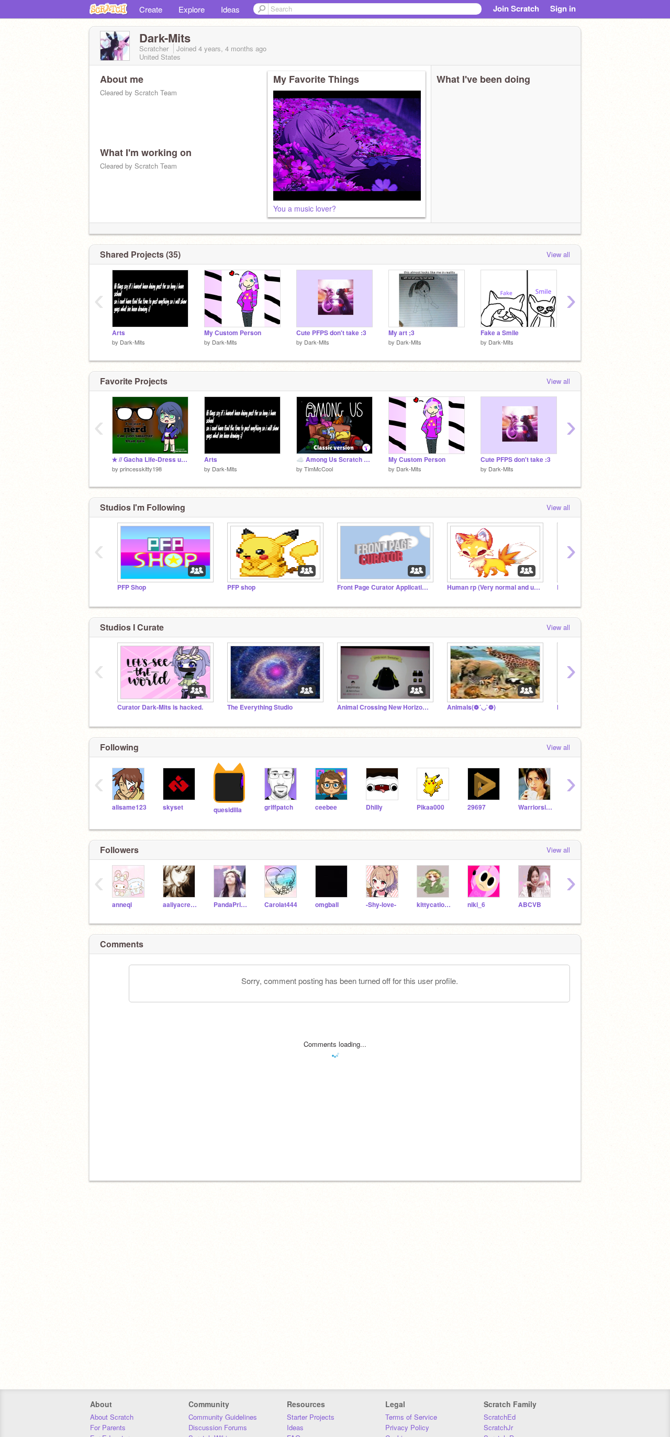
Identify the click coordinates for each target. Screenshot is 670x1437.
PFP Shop (131, 587)
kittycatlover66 (434, 904)
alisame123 (129, 807)
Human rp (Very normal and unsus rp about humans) (494, 587)
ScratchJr (498, 1427)
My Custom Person (232, 332)
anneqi (122, 904)
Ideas (230, 9)
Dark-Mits (132, 342)
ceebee (326, 807)
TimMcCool (318, 469)
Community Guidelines (222, 1417)
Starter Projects (310, 1417)
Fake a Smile (500, 332)
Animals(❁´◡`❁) (471, 707)
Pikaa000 (430, 807)
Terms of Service (411, 1417)
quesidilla (228, 809)
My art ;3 (401, 332)
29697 (476, 807)
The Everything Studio (260, 707)
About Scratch (111, 1417)
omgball (327, 904)
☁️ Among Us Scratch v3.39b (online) (334, 459)
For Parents (108, 1427)
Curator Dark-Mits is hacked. (160, 707)
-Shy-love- (381, 904)
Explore (191, 9)
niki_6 (476, 904)
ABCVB (529, 904)
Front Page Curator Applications (384, 587)
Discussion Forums (217, 1427)
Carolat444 (280, 904)
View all (558, 254)
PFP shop (241, 587)
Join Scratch (516, 8)
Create (150, 9)
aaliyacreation (180, 904)
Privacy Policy (407, 1427)
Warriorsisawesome (535, 807)
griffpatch (278, 807)
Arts (118, 332)
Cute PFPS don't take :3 (331, 332)
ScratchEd (500, 1417)
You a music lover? (304, 208)
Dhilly (374, 807)
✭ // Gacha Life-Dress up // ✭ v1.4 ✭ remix (150, 459)
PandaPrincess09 (231, 904)
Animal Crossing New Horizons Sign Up (384, 707)
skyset (173, 807)
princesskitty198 (141, 469)
